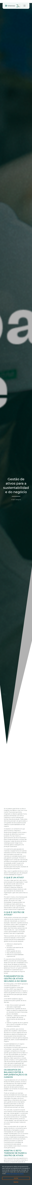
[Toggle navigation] (24, 5)
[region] (16, 1174)
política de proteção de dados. (15, 1173)
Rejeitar (16, 1182)
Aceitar (16, 1178)
